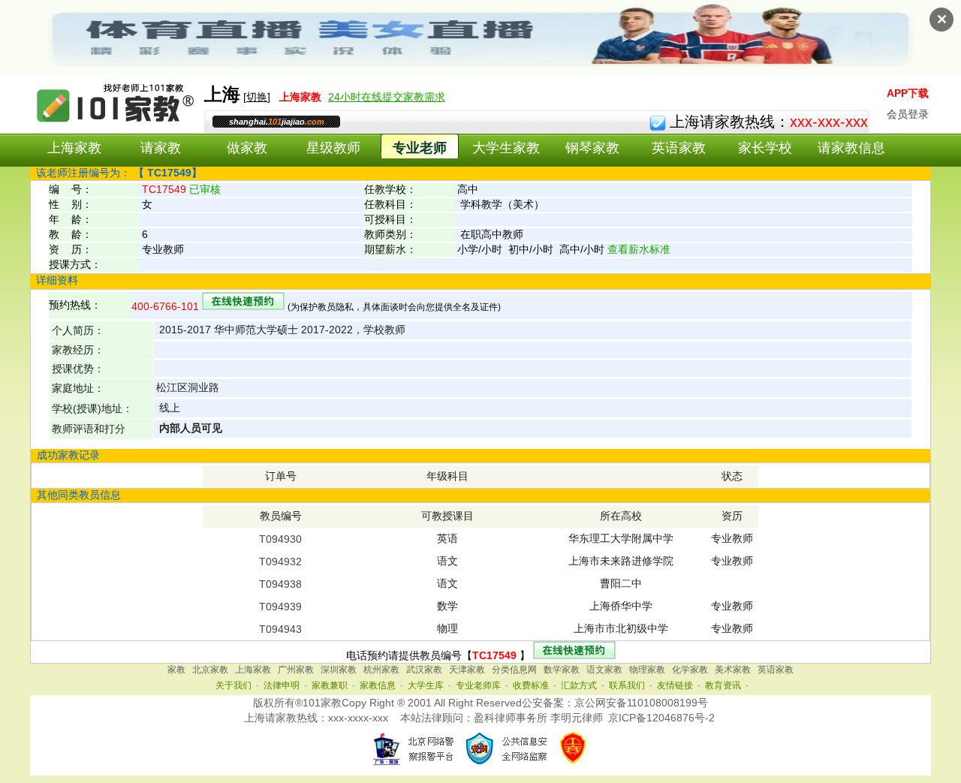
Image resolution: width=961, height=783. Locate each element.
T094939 (280, 607)
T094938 (280, 584)
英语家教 (679, 147)
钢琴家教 (592, 147)
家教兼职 (330, 685)
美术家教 (733, 669)
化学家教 (690, 669)
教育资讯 (723, 685)
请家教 (160, 147)
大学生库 (426, 685)
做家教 (247, 147)
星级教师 (333, 147)
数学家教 (562, 669)
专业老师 (420, 147)
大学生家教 (506, 147)
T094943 (280, 629)
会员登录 (908, 114)
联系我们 (627, 685)
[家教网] (117, 125)
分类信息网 (514, 669)
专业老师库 (478, 685)
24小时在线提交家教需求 (386, 97)
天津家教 (467, 669)
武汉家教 (424, 669)
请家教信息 (851, 147)
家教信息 (378, 685)
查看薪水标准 (638, 249)
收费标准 (531, 685)
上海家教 (74, 147)
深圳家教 (339, 669)
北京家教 (210, 669)
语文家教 (604, 669)
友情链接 (675, 685)
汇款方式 (579, 685)
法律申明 (282, 685)
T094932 (280, 562)
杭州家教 (381, 669)
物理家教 (647, 669)
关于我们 (233, 685)
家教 (176, 669)
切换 (256, 97)
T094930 (280, 539)
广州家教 (296, 669)
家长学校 (765, 147)
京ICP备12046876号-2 (661, 718)
